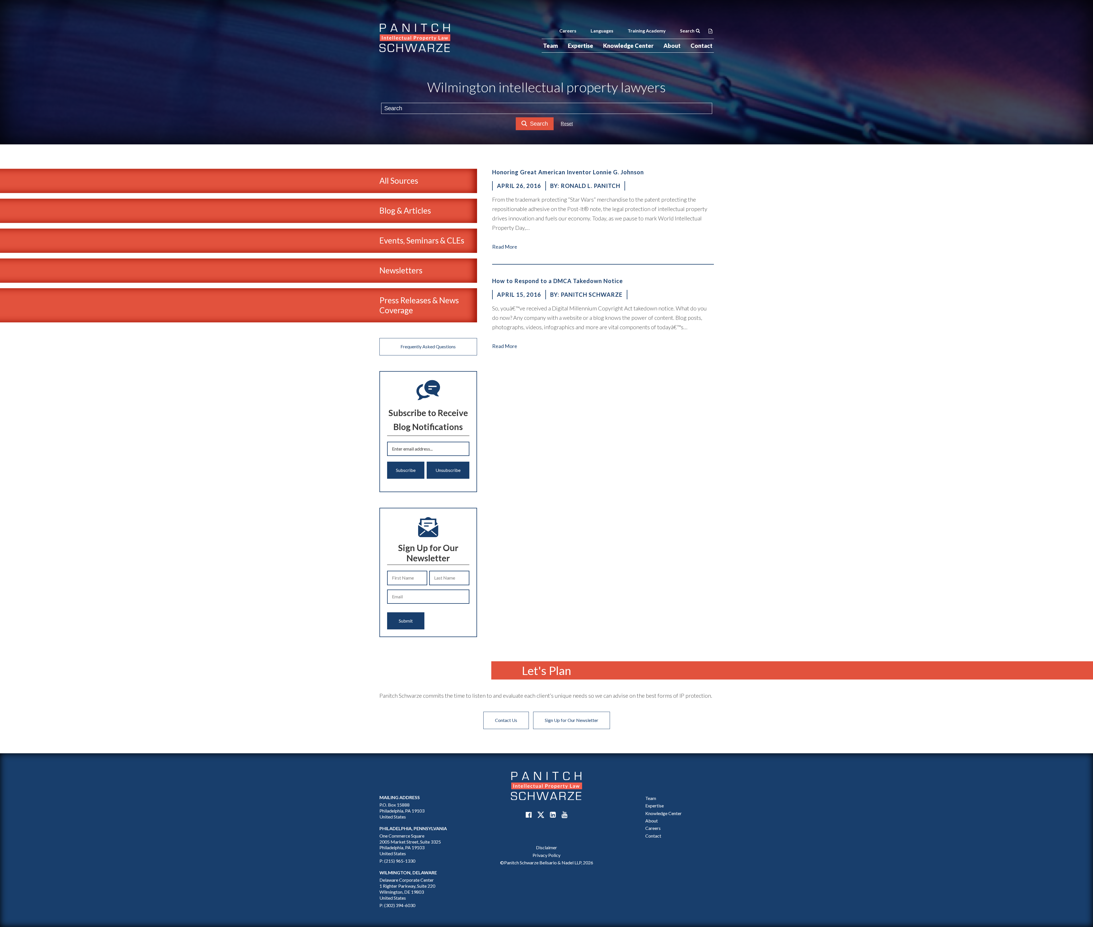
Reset (567, 123)
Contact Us (506, 720)
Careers (567, 30)
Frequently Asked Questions (428, 346)
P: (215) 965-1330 (397, 860)
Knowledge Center (628, 45)
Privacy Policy (546, 855)
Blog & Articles (405, 210)
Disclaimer (546, 847)
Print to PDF (710, 31)
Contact (701, 45)
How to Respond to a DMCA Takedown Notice (557, 280)
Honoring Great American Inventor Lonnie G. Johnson (568, 172)
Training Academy (647, 30)
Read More (504, 246)
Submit (406, 620)
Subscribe (406, 470)
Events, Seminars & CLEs (421, 240)
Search (687, 30)
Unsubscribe (448, 470)
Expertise (580, 45)
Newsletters (400, 270)
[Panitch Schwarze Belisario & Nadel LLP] (415, 38)
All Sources (398, 180)
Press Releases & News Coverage (419, 305)
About (672, 45)
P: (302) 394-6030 (397, 905)
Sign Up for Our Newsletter (571, 720)
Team (550, 45)
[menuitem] (550, 45)
